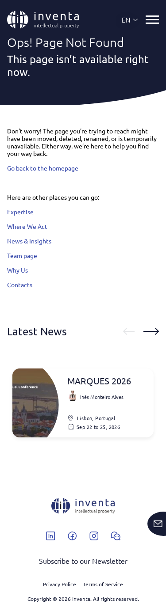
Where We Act (27, 226)
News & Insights (29, 241)
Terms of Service (103, 584)
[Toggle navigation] (152, 19)
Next (151, 331)
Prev (129, 331)
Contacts (19, 285)
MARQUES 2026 (99, 381)
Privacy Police (59, 584)
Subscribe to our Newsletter (83, 560)
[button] (130, 19)
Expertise (20, 212)
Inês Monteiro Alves (102, 396)
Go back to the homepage (42, 168)
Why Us (17, 270)
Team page (22, 255)
